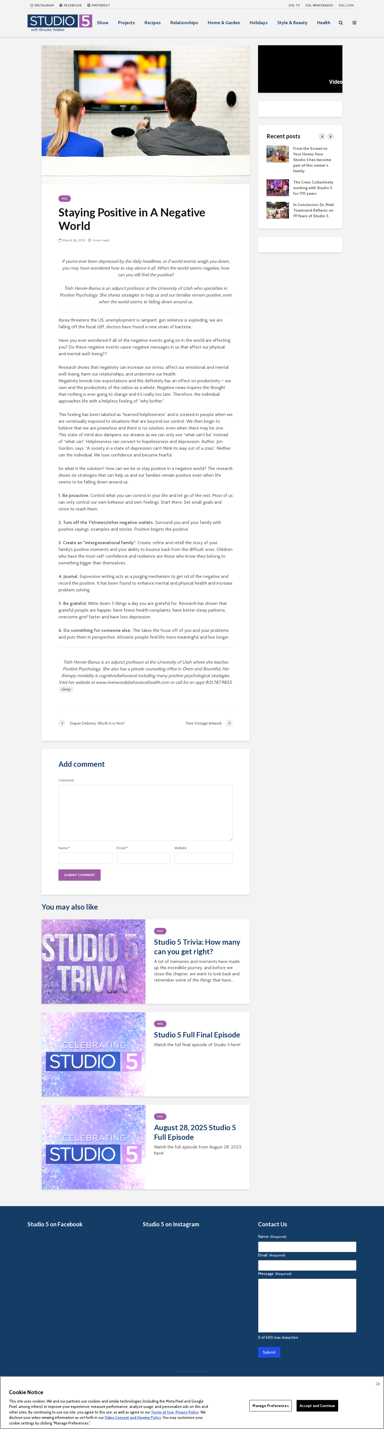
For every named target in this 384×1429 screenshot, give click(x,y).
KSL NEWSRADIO (319, 5)
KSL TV (294, 5)
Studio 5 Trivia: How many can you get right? (197, 946)
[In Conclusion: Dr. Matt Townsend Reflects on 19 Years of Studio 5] (277, 209)
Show (103, 22)
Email (122, 848)
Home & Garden (224, 22)
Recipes (152, 22)
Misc (65, 198)
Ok (378, 1383)
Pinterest (100, 5)
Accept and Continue (317, 1405)
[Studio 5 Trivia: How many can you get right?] (94, 961)
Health (323, 22)
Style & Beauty (292, 22)
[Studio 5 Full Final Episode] (94, 1054)
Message (275, 1273)
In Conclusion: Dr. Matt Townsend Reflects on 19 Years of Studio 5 (313, 210)
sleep (66, 689)
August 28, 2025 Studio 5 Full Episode (195, 1132)
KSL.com (346, 5)
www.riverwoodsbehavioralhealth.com (132, 682)
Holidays (259, 22)
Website (181, 848)
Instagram (44, 5)
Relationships (184, 22)
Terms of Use (162, 1412)
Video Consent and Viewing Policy (133, 1418)
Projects (126, 22)
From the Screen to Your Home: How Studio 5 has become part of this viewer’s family (312, 159)
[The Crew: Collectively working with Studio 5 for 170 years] (277, 187)
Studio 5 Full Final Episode (197, 1034)
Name (64, 848)
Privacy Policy (187, 1412)
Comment (66, 780)
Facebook (72, 5)
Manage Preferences (270, 1405)
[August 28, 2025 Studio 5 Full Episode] (94, 1146)
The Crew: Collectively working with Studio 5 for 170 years (313, 188)
